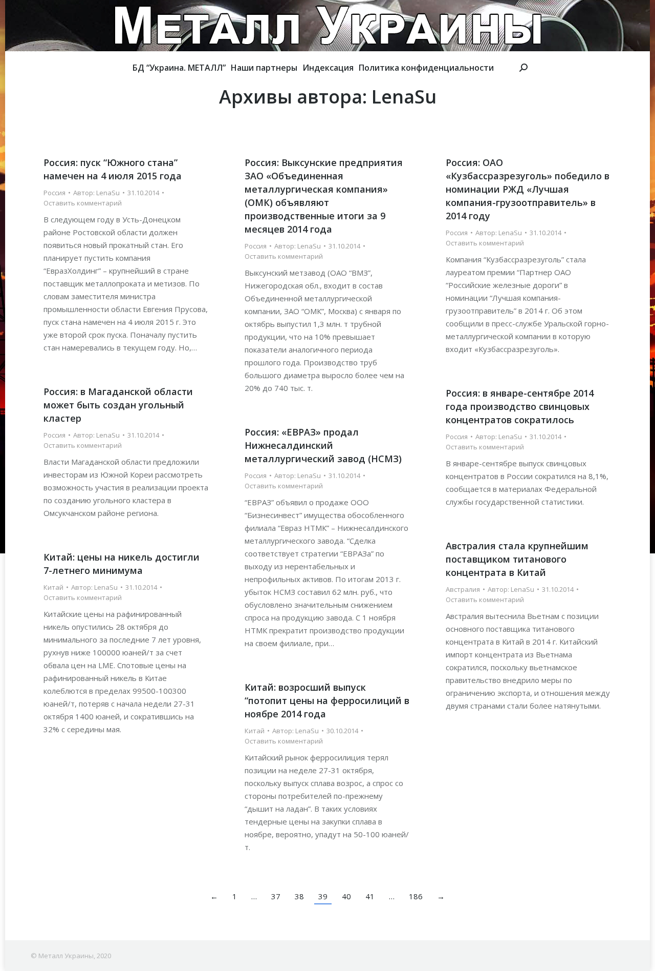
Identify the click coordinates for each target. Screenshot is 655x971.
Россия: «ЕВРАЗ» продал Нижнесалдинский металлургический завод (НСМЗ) (323, 445)
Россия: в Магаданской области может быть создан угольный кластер (118, 404)
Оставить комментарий (82, 203)
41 (370, 896)
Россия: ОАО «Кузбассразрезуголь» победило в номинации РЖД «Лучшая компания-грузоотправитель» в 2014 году (527, 189)
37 (275, 896)
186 (416, 896)
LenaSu (404, 96)
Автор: (96, 192)
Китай (53, 587)
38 (299, 896)
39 (323, 896)
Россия (54, 192)
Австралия (463, 589)
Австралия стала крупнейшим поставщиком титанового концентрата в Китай (517, 559)
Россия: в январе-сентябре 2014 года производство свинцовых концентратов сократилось (520, 406)
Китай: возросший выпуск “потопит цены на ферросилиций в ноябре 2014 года (327, 700)
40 (346, 896)
